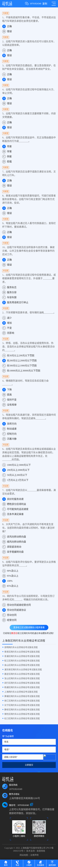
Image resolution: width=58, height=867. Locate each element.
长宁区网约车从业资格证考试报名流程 (22, 705)
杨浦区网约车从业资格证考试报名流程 (22, 687)
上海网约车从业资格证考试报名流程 (21, 692)
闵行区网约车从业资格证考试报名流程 (22, 683)
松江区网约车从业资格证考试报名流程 (22, 661)
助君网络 (41, 851)
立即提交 (29, 765)
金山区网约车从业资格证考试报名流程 (22, 665)
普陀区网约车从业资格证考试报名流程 (22, 714)
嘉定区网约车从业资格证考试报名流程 (22, 674)
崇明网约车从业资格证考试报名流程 (21, 647)
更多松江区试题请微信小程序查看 (29, 627)
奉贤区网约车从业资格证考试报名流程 (22, 652)
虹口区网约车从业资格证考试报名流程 (22, 718)
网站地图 (24, 855)
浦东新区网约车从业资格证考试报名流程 (23, 669)
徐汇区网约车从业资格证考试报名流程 (22, 701)
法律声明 (34, 855)
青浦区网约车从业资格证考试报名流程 (22, 656)
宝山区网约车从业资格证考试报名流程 (22, 678)
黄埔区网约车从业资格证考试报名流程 (22, 696)
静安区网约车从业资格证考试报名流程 (22, 709)
